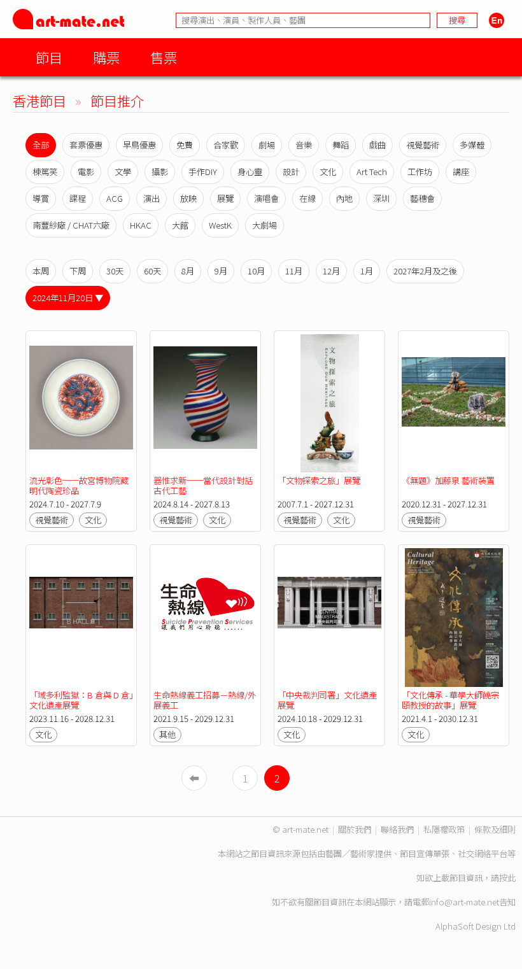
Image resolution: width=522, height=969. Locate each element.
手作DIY (202, 172)
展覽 (225, 198)
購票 (106, 57)
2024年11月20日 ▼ (67, 298)
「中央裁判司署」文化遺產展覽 (327, 700)
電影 (86, 172)
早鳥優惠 (139, 145)
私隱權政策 (444, 829)
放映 (188, 198)
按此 (507, 878)
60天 (152, 271)
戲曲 (377, 145)
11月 (293, 271)
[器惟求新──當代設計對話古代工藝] (205, 403)
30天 (114, 271)
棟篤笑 (44, 172)
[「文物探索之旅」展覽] (329, 403)
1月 (366, 271)
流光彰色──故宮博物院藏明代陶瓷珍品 (79, 485)
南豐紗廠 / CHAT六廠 (70, 225)
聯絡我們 (397, 829)
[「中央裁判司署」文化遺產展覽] (329, 617)
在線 (307, 198)
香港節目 (39, 100)
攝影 (160, 172)
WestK (220, 225)
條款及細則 (495, 829)
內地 (344, 198)
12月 (331, 271)
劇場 (266, 145)
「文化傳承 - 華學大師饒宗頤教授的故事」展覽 (450, 700)
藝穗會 (422, 198)
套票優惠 (85, 145)
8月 (187, 271)
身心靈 (249, 172)
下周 (77, 271)
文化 (328, 172)
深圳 (381, 198)
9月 (221, 271)
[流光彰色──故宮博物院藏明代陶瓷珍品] (81, 403)
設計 (291, 172)
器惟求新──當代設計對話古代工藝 (203, 485)
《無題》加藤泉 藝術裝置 (448, 480)
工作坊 (419, 172)
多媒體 (472, 145)
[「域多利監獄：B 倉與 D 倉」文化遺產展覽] (81, 617)
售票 (163, 57)
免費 (184, 145)
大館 (180, 225)
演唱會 (266, 198)
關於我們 (354, 829)
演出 (151, 198)
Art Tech (371, 172)
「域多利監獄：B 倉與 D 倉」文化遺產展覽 (81, 700)
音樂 (303, 145)
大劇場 (264, 225)
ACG (114, 198)
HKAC (141, 225)
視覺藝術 (422, 145)
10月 (256, 271)
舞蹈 (340, 145)
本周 (40, 271)
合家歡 (225, 145)
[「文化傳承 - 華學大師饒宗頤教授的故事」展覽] (453, 617)
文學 (123, 172)
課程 (77, 198)
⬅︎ (194, 778)
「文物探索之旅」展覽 (319, 480)
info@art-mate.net (464, 902)
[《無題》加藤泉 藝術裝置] (453, 403)
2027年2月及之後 (425, 271)
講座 (461, 172)
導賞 (40, 198)
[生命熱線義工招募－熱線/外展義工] (205, 617)
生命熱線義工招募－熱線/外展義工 (204, 700)
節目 (49, 57)
